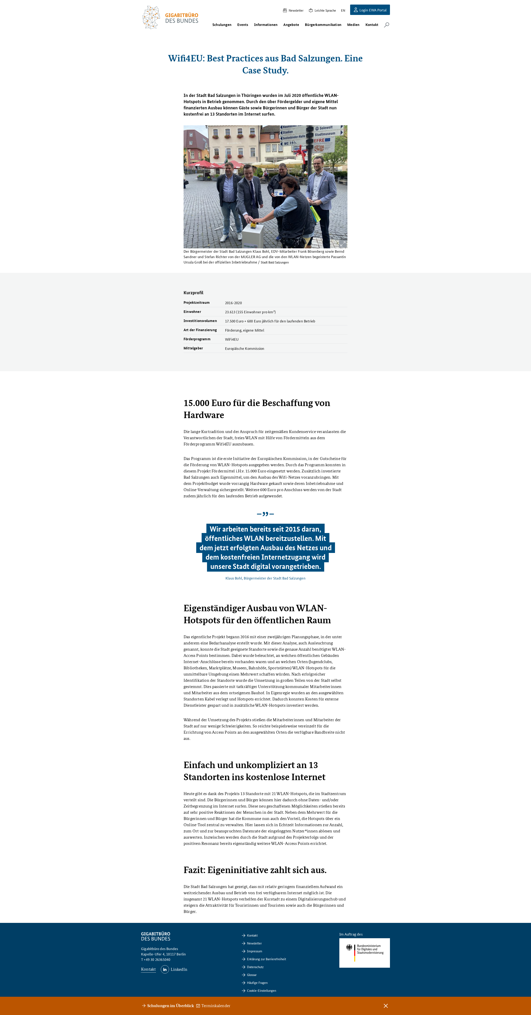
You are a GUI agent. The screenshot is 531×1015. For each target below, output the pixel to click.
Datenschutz (255, 967)
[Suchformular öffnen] (386, 25)
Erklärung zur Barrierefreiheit (266, 959)
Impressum (254, 951)
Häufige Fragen (257, 982)
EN (343, 10)
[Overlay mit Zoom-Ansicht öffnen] (343, 244)
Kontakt (148, 969)
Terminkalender (216, 1005)
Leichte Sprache (325, 10)
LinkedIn (179, 969)
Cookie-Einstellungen (261, 990)
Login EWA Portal (373, 9)
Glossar (252, 974)
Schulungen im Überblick (170, 1005)
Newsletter (296, 10)
